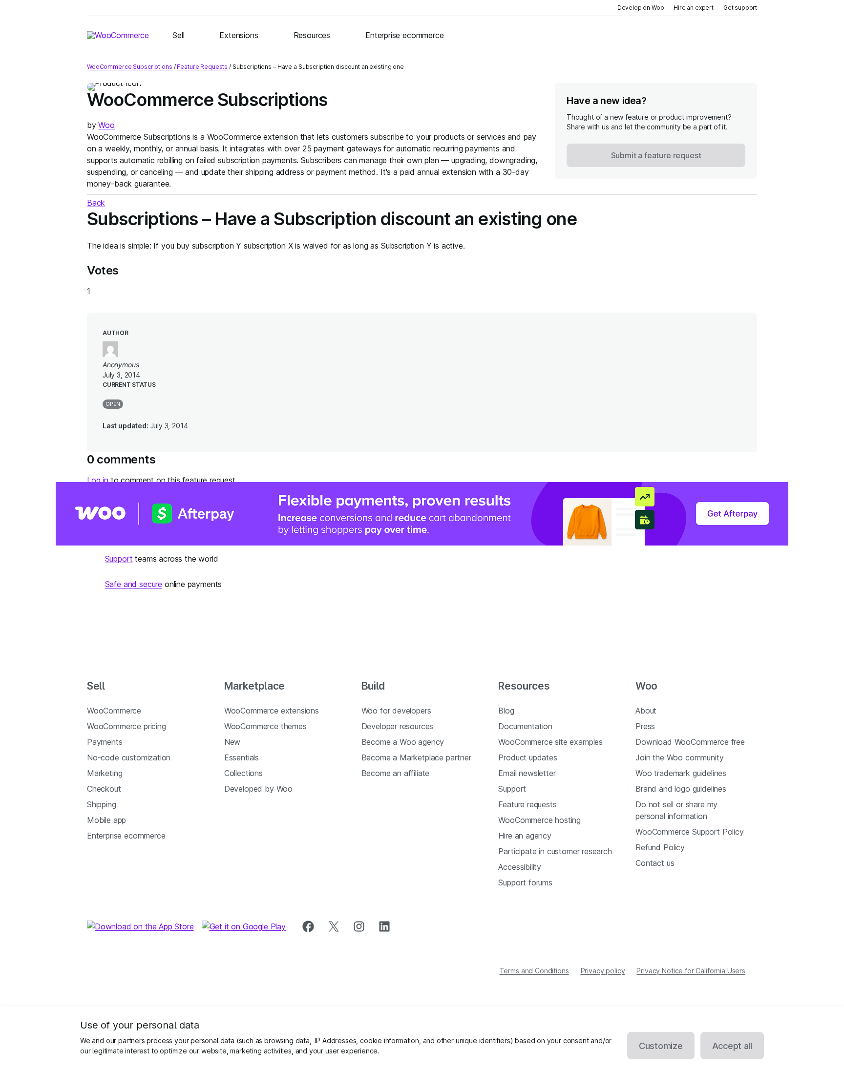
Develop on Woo (640, 7)
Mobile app (106, 820)
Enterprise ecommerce (126, 835)
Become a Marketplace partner (416, 757)
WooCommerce (114, 710)
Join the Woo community (679, 757)
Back (96, 203)
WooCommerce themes (265, 726)
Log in (97, 480)
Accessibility (519, 867)
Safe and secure (133, 584)
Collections (243, 773)
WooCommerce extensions (271, 710)
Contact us (654, 863)
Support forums (525, 882)
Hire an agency (524, 835)
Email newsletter (526, 773)
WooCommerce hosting (539, 820)
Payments (105, 742)
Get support (740, 7)
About (645, 710)
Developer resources (397, 726)
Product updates (527, 757)
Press (645, 726)
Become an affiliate (395, 773)
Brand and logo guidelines (680, 789)
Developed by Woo (258, 789)
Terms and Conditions (534, 970)
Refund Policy (660, 847)
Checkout (104, 789)
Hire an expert (694, 7)
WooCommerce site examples (550, 742)
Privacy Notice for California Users (690, 970)
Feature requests (527, 804)
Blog (506, 710)
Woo (106, 125)
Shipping (101, 804)
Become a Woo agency (402, 742)
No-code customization (128, 757)
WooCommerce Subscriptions (129, 66)
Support (119, 559)
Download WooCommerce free (690, 742)
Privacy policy (603, 970)
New (232, 742)
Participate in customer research (555, 851)
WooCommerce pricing (126, 726)
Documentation (525, 726)
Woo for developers (396, 710)
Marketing (104, 773)
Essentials (241, 757)
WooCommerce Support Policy (689, 832)
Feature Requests (202, 66)
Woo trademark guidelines (680, 773)
